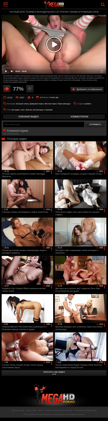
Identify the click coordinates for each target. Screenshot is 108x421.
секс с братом (26, 110)
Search (103, 5)
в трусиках (48, 110)
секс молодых (37, 110)
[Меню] (5, 4)
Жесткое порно (51, 104)
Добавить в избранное (89, 89)
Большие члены (22, 104)
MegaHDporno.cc (59, 4)
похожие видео (28, 116)
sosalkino (87, 104)
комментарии (79, 116)
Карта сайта (31, 410)
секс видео (15, 110)
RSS (40, 410)
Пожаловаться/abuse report (86, 410)
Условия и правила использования (59, 410)
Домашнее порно (37, 104)
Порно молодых (64, 104)
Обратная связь (17, 410)
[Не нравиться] (29, 88)
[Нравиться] (6, 88)
